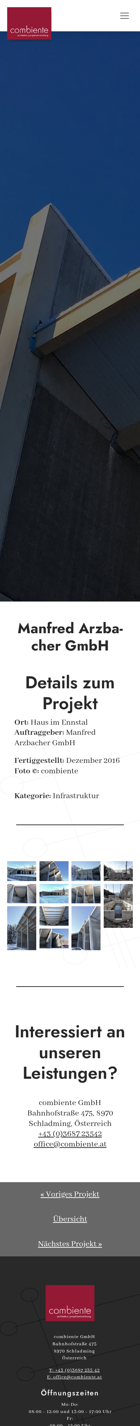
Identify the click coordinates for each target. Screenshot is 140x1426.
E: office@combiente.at (74, 1377)
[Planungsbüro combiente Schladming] (70, 1303)
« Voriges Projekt (70, 1194)
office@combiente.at (70, 1144)
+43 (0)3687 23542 (70, 1134)
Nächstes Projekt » (70, 1244)
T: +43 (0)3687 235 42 (74, 1370)
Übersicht (70, 1219)
